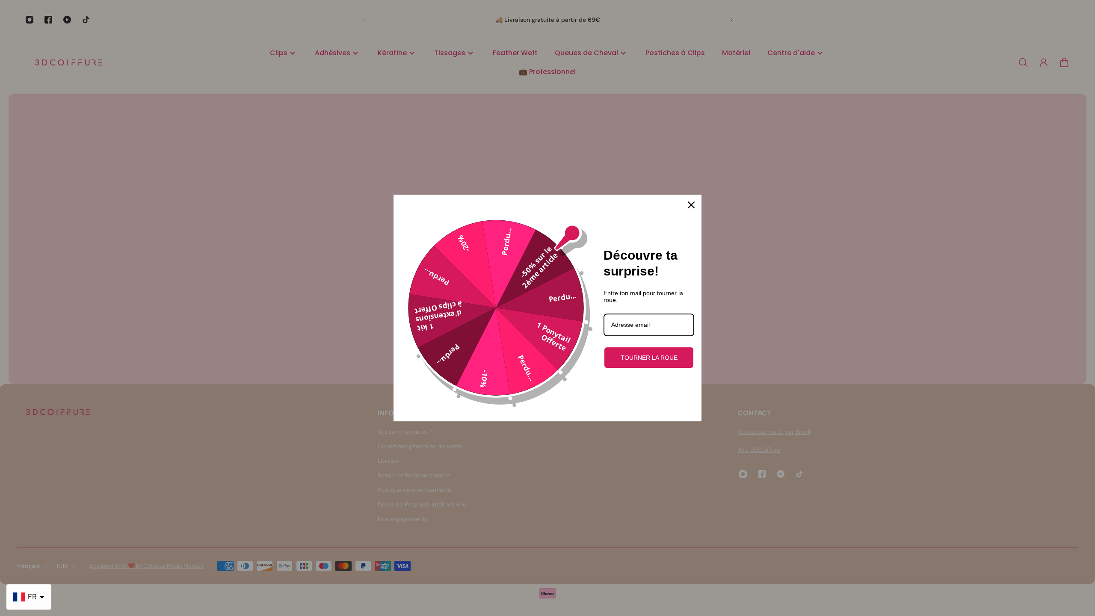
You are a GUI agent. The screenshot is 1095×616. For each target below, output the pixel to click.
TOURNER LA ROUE (649, 357)
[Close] (691, 205)
